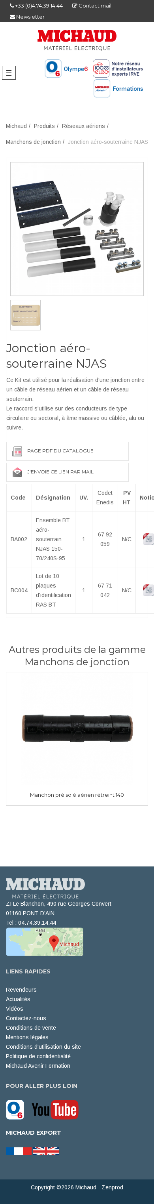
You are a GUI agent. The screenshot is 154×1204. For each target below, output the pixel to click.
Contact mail (94, 5)
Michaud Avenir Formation (38, 1066)
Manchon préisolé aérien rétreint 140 (77, 795)
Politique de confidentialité (38, 1056)
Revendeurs (21, 989)
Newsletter (30, 16)
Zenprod (112, 1187)
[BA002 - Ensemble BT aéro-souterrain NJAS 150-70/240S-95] (77, 228)
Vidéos (14, 1009)
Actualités (18, 999)
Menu (11, 73)
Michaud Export (33, 1132)
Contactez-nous (26, 1018)
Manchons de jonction (33, 142)
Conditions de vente (31, 1028)
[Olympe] (18, 1109)
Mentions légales (27, 1037)
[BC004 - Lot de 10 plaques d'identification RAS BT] (25, 315)
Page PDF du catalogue (60, 451)
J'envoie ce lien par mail (60, 472)
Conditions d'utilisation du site (43, 1047)
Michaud (16, 126)
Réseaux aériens (83, 126)
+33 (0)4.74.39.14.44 (38, 5)
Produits (44, 126)
